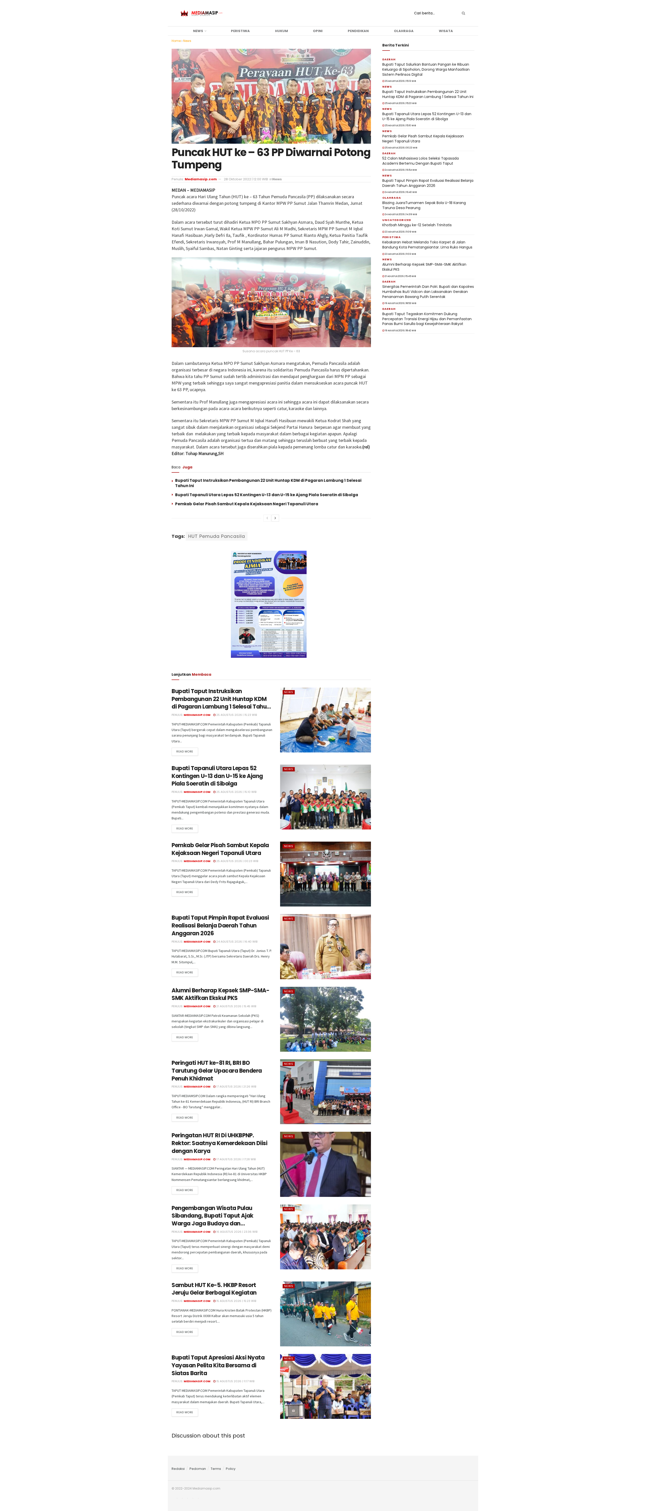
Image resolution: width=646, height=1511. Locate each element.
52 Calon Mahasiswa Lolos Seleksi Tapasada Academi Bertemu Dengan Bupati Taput (420, 161)
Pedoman (198, 1468)
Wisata (446, 31)
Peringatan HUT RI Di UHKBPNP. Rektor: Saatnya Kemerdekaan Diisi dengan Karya (219, 1143)
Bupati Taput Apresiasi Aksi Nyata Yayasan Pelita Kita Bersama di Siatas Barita (218, 1365)
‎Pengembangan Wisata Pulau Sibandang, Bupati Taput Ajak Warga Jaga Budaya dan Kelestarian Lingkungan (212, 1219)
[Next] (275, 518)
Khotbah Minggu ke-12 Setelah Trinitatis (417, 225)
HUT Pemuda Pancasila (216, 536)
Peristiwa (240, 31)
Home (176, 41)
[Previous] (267, 518)
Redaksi (178, 1468)
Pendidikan (358, 31)
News (198, 31)
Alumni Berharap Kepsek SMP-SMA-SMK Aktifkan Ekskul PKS (220, 994)
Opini (317, 31)
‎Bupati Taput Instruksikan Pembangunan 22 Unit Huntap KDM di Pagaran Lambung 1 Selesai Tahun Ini (221, 702)
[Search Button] (462, 13)
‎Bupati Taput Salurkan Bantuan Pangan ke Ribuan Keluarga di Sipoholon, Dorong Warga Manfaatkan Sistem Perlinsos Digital (426, 69)
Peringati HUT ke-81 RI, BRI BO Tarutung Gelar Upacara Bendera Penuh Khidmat (217, 1070)
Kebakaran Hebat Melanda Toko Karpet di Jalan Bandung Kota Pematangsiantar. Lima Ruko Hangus (427, 245)
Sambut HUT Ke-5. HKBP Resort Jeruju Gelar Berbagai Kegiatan (214, 1289)
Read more (184, 751)
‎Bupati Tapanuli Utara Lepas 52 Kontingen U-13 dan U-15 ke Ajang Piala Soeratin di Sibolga (266, 494)
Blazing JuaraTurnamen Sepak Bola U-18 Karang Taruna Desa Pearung (424, 205)
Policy (230, 1468)
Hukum (281, 31)
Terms (216, 1468)
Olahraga (404, 31)
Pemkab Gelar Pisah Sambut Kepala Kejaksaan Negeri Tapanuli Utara (246, 504)
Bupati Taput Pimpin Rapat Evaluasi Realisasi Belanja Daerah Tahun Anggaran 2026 (220, 925)
